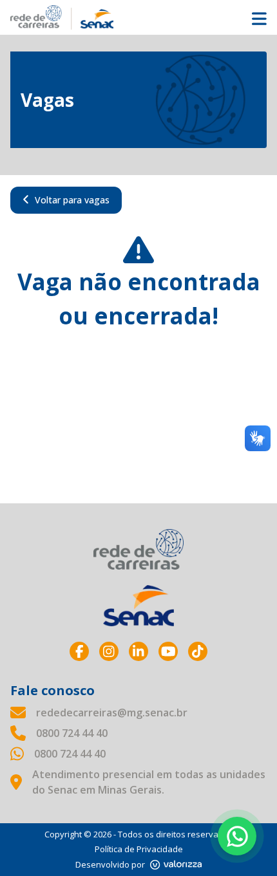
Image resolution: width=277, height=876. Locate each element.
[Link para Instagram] (109, 651)
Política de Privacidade (139, 849)
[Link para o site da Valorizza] (176, 865)
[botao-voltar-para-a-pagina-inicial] (138, 17)
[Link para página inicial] (138, 549)
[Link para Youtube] (168, 651)
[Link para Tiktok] (197, 651)
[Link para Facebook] (79, 651)
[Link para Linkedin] (138, 651)
